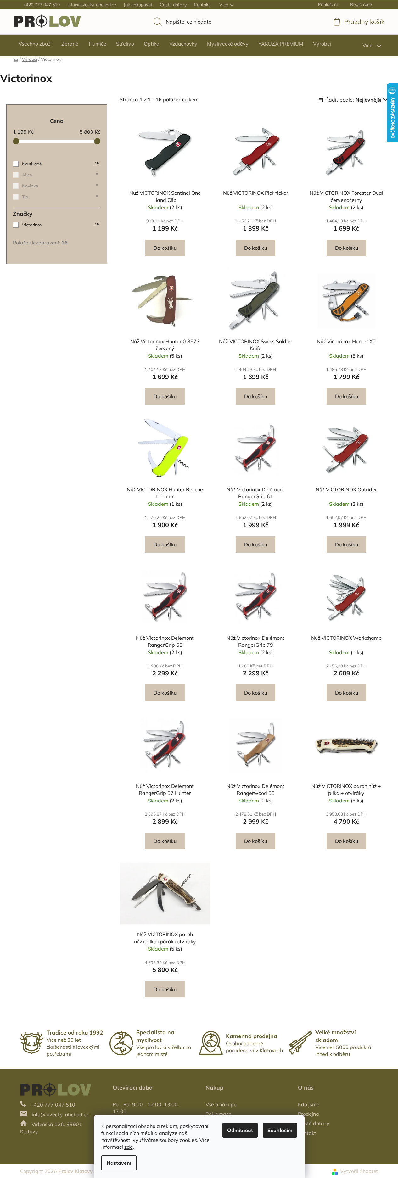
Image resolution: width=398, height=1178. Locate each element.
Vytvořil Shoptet (359, 1171)
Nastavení (119, 1163)
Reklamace (218, 1114)
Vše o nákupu (221, 1104)
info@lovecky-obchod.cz (91, 5)
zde (128, 1147)
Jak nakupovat (138, 5)
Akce (60, 175)
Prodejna (308, 1114)
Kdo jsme (308, 1104)
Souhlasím (279, 1130)
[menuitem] (35, 44)
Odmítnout (240, 1130)
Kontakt (202, 5)
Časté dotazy (173, 5)
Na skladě (60, 164)
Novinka (60, 186)
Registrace (361, 4)
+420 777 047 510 (41, 5)
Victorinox (60, 225)
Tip (60, 197)
